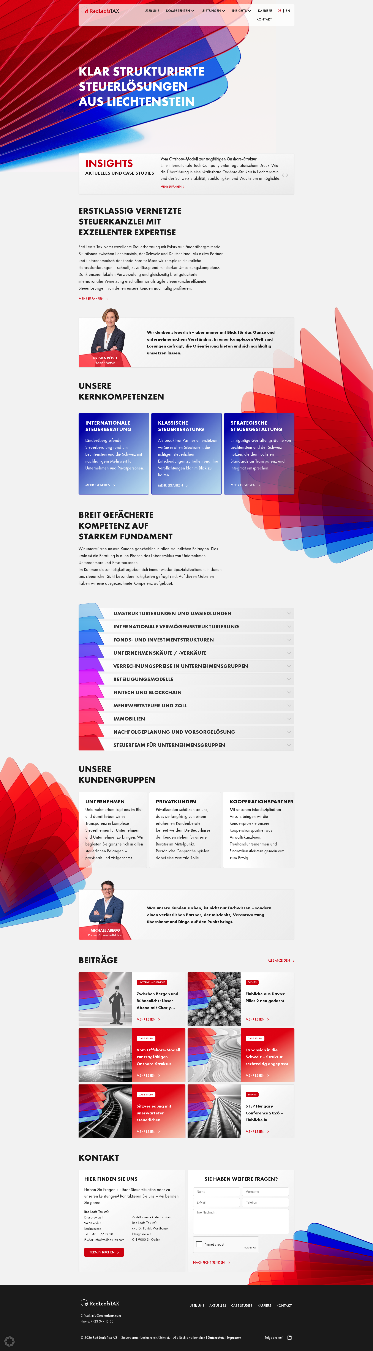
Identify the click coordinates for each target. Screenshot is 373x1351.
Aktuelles (217, 1306)
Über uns (197, 1306)
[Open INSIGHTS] (249, 10)
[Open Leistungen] (223, 10)
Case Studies (241, 1306)
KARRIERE (264, 1306)
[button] (9, 1341)
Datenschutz (216, 1337)
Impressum (234, 1337)
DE (279, 10)
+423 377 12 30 (102, 1321)
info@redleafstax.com (106, 1315)
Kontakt (284, 1306)
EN (288, 10)
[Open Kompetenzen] (192, 10)
